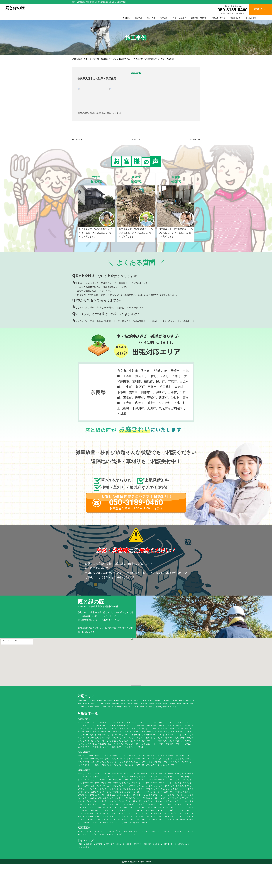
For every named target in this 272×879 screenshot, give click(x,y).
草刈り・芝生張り (179, 18)
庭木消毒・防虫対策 (198, 18)
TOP (80, 844)
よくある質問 (251, 18)
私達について (235, 18)
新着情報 (126, 18)
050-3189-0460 (232, 9)
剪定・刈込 (151, 18)
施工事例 (138, 18)
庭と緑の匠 (133, 862)
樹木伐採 (163, 18)
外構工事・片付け (218, 18)
